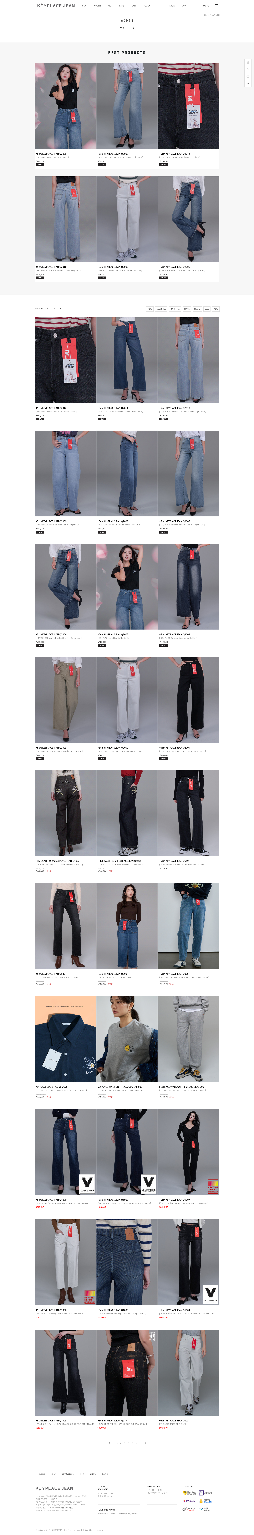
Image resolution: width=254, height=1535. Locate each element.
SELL (207, 309)
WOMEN (97, 6)
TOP (133, 28)
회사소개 (42, 1474)
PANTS (121, 28)
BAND (122, 6)
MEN (110, 6)
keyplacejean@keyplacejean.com (71, 1505)
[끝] (144, 1443)
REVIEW (147, 6)
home (207, 15)
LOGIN (172, 6)
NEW (84, 6)
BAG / (206, 6)
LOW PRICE (161, 309)
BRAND (197, 309)
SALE (134, 6)
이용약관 (53, 1474)
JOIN (184, 6)
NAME (187, 309)
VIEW (216, 309)
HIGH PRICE (175, 309)
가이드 (82, 1474)
